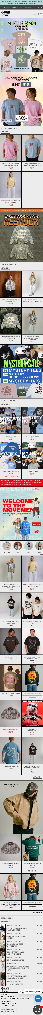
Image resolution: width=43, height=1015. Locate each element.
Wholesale (6, 1001)
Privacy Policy (7, 996)
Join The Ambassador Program (15, 999)
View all (4, 132)
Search (4, 994)
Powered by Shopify (8, 1011)
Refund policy (7, 1006)
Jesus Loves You (11, 1009)
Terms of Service (8, 1003)
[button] (38, 14)
